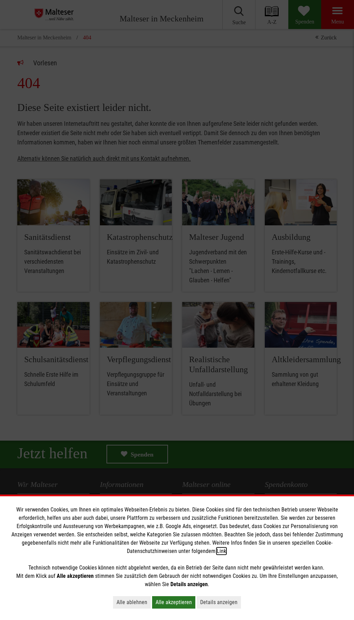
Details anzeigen (218, 602)
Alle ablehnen (132, 602)
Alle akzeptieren (174, 602)
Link (221, 551)
